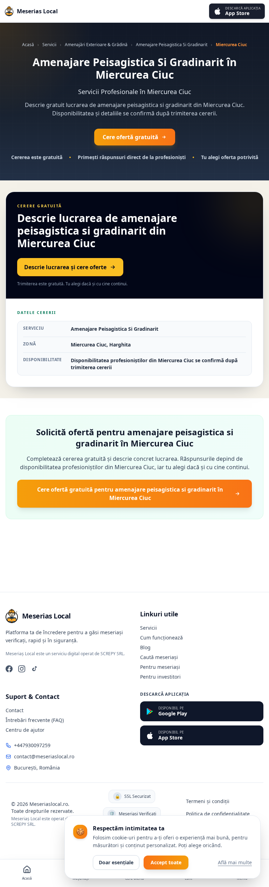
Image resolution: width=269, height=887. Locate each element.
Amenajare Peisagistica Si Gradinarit (171, 45)
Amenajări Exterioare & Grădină (96, 45)
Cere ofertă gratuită (130, 137)
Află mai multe (235, 862)
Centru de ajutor (25, 730)
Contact (14, 710)
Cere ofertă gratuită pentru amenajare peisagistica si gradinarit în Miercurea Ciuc (130, 494)
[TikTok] (34, 668)
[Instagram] (21, 668)
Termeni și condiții (207, 801)
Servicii (49, 45)
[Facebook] (9, 668)
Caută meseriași (159, 657)
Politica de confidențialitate (218, 813)
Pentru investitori (160, 676)
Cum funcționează (161, 637)
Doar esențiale (116, 862)
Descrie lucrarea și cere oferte (65, 267)
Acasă (28, 45)
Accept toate (166, 862)
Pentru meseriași (160, 667)
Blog (145, 647)
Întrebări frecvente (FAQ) (35, 720)
